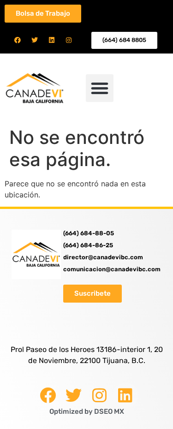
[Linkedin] (51, 40)
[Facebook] (17, 40)
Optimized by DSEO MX (86, 411)
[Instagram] (68, 40)
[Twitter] (34, 40)
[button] (99, 88)
